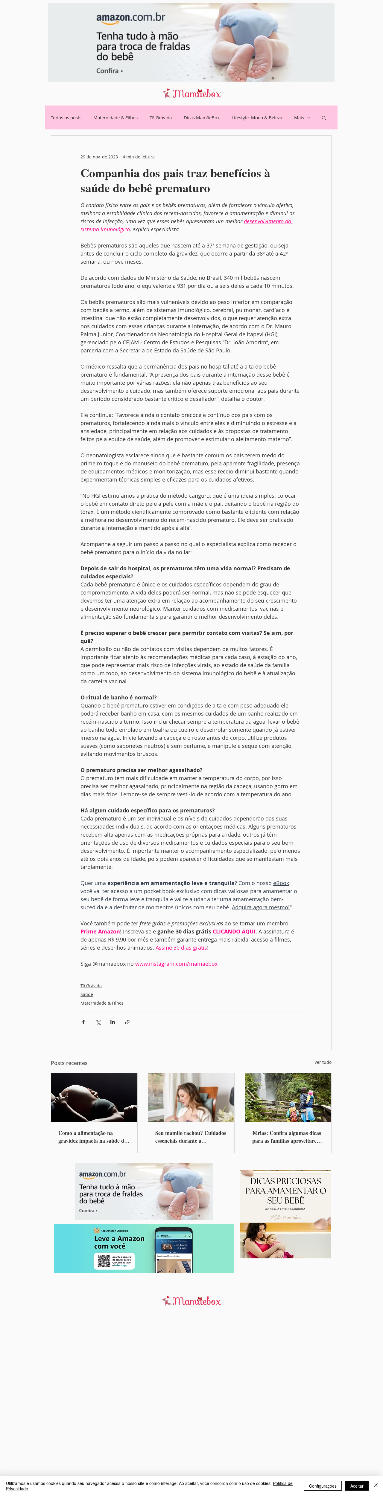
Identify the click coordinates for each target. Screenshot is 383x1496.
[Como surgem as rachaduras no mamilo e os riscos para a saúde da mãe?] (191, 1097)
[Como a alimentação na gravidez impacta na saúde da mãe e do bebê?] (94, 1097)
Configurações (323, 1486)
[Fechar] (375, 1485)
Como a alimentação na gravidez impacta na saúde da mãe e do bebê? (92, 1136)
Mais (299, 117)
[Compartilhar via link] (127, 1022)
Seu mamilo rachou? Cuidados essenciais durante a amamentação (190, 1136)
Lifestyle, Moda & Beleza (257, 117)
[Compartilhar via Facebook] (83, 1022)
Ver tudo (323, 1062)
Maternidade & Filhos (115, 117)
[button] (324, 117)
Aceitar (357, 1486)
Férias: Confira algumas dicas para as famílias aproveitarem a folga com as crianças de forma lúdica (286, 1136)
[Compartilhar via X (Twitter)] (98, 1022)
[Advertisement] (179, 1405)
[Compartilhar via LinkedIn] (112, 1022)
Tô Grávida (161, 117)
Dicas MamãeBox (202, 117)
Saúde (86, 994)
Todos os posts (66, 117)
